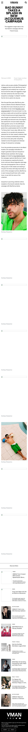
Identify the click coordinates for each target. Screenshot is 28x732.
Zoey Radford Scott (19, 156)
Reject (12, 729)
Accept (5, 729)
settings (16, 726)
